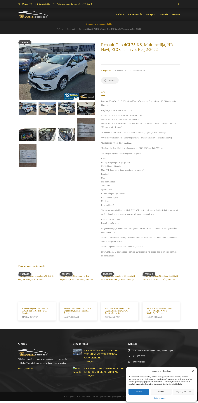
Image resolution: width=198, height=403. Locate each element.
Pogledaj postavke (183, 391)
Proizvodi (71, 29)
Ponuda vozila (135, 14)
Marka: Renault (137, 71)
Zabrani (161, 391)
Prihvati (139, 391)
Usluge (149, 14)
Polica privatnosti (159, 398)
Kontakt (164, 14)
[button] (192, 371)
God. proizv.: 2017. (121, 71)
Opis (103, 92)
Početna (120, 14)
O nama (176, 14)
